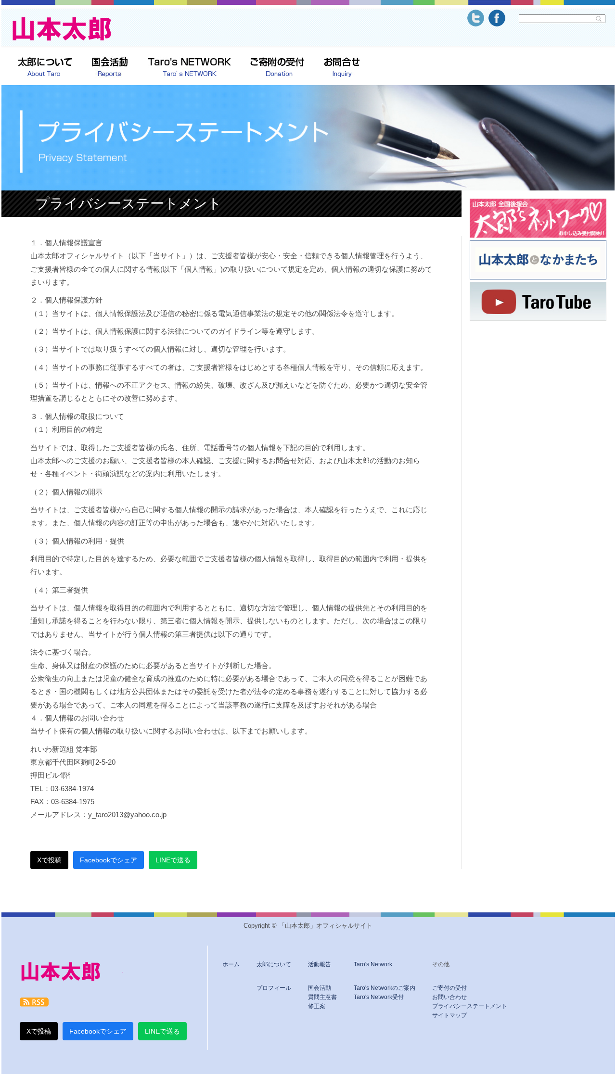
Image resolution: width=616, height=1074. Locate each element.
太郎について (45, 67)
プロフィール (274, 988)
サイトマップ (449, 1015)
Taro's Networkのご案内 (384, 988)
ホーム (231, 964)
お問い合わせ (449, 997)
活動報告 (319, 964)
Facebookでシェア (108, 860)
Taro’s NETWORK (189, 67)
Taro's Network (373, 964)
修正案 (316, 1006)
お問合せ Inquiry (342, 67)
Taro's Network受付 (379, 997)
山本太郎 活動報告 (109, 67)
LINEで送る (173, 860)
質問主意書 (322, 997)
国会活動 (319, 988)
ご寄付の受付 (449, 988)
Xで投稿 (49, 860)
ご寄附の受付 (277, 67)
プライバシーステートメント (469, 1006)
